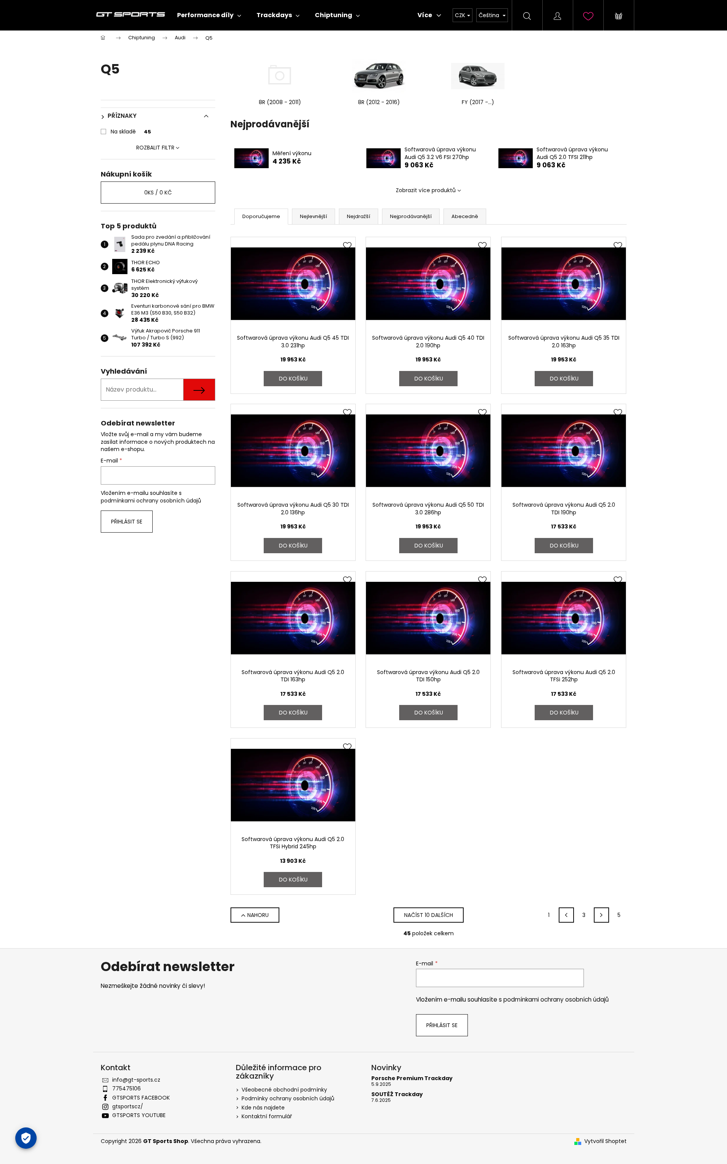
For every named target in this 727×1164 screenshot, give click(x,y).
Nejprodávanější (411, 216)
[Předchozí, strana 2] (566, 915)
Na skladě (131, 131)
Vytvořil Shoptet (605, 1141)
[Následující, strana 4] (601, 915)
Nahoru (258, 915)
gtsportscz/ (127, 1106)
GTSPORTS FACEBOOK (141, 1097)
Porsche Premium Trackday (412, 1078)
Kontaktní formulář (267, 1116)
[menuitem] (209, 15)
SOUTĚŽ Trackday (397, 1094)
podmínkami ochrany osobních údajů (151, 500)
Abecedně (464, 216)
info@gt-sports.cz (136, 1080)
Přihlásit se (126, 521)
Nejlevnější (313, 216)
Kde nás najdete (263, 1107)
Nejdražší (358, 216)
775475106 (126, 1088)
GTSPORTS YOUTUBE (139, 1115)
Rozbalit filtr (155, 147)
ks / (158, 192)
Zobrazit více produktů (426, 190)
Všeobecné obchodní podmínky (284, 1089)
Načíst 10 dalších (428, 915)
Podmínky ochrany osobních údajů (288, 1098)
